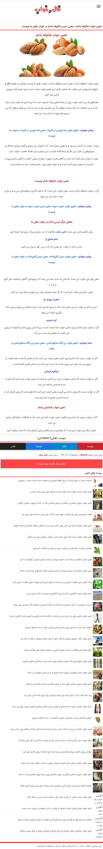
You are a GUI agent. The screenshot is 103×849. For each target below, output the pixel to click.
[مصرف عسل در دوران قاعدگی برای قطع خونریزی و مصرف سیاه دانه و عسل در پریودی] (97, 486)
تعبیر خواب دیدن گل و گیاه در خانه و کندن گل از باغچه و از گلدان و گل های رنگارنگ (55, 740)
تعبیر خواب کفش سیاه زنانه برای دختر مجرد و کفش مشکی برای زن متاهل (59, 537)
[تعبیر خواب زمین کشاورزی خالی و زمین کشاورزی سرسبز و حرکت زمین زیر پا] (97, 599)
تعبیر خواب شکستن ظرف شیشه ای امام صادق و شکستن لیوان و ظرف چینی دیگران (56, 831)
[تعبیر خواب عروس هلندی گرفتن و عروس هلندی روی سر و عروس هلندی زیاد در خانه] (97, 780)
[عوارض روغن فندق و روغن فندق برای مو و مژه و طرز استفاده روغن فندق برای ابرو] (97, 758)
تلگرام (64, 446)
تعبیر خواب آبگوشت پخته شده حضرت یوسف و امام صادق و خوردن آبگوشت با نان (56, 559)
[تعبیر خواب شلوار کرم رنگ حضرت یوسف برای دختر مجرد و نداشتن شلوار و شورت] (97, 667)
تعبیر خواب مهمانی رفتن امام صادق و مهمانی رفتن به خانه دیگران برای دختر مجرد (56, 763)
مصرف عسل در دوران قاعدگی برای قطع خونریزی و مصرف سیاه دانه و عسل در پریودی (55, 480)
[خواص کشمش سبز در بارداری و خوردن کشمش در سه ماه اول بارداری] (97, 724)
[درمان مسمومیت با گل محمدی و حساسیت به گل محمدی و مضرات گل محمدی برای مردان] (97, 611)
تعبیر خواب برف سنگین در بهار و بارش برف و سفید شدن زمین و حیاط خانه (59, 797)
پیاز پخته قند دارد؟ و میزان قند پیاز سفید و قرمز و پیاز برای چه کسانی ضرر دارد (58, 695)
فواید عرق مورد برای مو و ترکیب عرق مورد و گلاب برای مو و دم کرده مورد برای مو (57, 514)
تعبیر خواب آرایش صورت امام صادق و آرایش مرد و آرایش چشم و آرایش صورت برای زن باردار (52, 706)
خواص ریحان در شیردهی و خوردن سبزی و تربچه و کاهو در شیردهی (62, 548)
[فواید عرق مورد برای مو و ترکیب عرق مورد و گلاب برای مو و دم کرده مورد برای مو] (97, 520)
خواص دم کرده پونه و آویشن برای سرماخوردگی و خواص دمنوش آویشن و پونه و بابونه (54, 819)
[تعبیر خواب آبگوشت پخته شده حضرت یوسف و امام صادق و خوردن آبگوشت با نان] (97, 565)
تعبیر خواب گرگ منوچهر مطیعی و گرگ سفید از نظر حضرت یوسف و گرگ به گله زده (56, 638)
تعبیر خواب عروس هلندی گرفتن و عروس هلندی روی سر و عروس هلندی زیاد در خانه (55, 774)
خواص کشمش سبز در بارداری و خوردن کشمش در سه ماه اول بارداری (62, 718)
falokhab (84, 455)
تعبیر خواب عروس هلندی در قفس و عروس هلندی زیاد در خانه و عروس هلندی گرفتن (55, 503)
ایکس (13, 446)
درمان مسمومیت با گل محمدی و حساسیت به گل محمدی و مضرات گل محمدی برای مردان (52, 604)
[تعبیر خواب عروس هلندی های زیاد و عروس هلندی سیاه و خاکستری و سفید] (97, 690)
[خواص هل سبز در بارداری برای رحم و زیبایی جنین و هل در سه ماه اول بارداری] (97, 633)
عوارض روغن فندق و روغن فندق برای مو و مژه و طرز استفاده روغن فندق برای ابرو (57, 751)
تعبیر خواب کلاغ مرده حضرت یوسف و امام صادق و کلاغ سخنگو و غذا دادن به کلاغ (56, 571)
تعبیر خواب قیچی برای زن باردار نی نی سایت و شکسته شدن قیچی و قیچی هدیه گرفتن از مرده (50, 616)
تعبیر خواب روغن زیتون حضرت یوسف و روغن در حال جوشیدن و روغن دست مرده (57, 808)
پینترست (90, 446)
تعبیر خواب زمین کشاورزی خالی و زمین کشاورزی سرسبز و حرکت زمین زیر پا (59, 593)
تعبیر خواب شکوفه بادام (51, 35)
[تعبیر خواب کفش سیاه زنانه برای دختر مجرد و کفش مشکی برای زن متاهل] (97, 543)
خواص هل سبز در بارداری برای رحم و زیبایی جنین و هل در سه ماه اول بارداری (58, 627)
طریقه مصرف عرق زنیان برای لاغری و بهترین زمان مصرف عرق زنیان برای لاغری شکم (56, 785)
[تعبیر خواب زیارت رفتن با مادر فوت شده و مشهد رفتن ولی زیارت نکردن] (97, 498)
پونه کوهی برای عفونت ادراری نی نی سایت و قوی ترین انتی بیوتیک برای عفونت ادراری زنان (52, 582)
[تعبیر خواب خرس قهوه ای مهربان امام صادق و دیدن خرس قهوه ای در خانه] (97, 678)
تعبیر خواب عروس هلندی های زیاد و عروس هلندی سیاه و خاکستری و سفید (59, 684)
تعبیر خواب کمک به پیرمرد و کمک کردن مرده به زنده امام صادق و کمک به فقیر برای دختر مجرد (51, 729)
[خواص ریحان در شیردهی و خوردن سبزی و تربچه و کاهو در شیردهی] (97, 554)
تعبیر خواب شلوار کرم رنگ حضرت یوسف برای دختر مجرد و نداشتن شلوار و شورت (57, 661)
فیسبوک (39, 446)
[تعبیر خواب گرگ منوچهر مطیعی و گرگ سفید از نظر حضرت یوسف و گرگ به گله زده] (97, 645)
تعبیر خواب (42, 455)
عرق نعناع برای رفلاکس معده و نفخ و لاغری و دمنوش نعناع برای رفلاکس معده (58, 650)
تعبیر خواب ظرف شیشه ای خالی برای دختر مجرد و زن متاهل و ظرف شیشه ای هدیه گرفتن (52, 525)
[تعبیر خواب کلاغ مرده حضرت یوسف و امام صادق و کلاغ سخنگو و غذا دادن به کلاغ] (97, 577)
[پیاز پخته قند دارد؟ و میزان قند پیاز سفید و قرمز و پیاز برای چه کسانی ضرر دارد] (97, 701)
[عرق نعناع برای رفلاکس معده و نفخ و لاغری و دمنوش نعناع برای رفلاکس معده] (97, 656)
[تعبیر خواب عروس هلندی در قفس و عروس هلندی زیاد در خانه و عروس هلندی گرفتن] (97, 509)
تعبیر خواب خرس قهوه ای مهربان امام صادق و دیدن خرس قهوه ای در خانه (59, 672)
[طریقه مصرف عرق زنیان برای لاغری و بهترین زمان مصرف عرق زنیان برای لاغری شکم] (97, 792)
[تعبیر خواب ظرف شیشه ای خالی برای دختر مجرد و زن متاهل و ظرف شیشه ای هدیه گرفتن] (97, 531)
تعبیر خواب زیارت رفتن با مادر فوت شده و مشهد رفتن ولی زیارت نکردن (61, 491)
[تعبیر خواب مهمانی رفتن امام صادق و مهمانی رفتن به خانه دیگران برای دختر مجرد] (97, 769)
